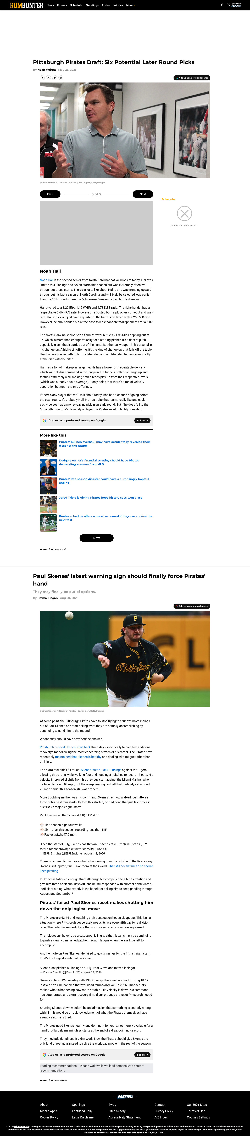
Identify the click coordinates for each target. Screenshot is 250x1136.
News (50, 5)
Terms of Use (196, 1111)
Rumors (62, 5)
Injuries (118, 5)
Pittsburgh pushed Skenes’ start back (65, 747)
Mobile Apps (48, 1111)
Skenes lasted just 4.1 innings (101, 770)
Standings (92, 5)
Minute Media (21, 1126)
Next (143, 194)
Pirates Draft (59, 549)
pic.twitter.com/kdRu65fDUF (88, 849)
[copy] (60, 77)
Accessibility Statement (124, 1117)
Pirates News (59, 1080)
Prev (50, 194)
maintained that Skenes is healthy (78, 757)
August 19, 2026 (94, 853)
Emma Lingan (47, 598)
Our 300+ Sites (197, 1104)
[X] (228, 4)
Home (43, 549)
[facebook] (222, 4)
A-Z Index (161, 1117)
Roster (106, 5)
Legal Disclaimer (83, 1117)
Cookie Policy (49, 1117)
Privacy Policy (163, 1111)
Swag (112, 1104)
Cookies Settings (198, 1117)
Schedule (76, 5)
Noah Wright (46, 69)
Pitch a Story (117, 1111)
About (44, 1104)
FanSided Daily (82, 1111)
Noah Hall (47, 280)
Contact (159, 1104)
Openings (78, 1104)
